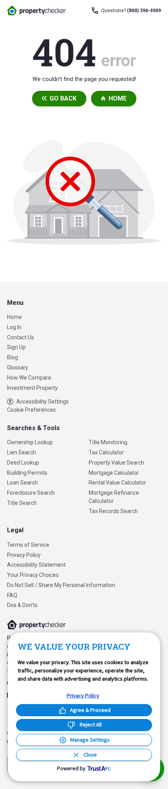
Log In (14, 327)
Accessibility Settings (42, 401)
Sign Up (16, 347)
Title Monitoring (108, 442)
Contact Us (20, 337)
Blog (12, 357)
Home (118, 98)
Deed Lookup (23, 462)
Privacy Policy (24, 555)
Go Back (63, 98)
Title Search (22, 503)
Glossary (17, 367)
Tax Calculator (106, 452)
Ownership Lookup (30, 442)
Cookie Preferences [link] (31, 410)
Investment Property (32, 388)
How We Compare (29, 378)
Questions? (131, 10)
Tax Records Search (113, 511)
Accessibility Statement (36, 565)
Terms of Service (28, 545)
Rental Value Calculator (117, 482)
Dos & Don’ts (22, 605)
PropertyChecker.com (36, 10)
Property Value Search (116, 462)
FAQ (12, 595)
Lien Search (21, 452)
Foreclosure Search (31, 493)
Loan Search (22, 482)
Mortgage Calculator (114, 473)
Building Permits (27, 473)
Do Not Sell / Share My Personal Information (61, 585)
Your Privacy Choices (33, 575)
